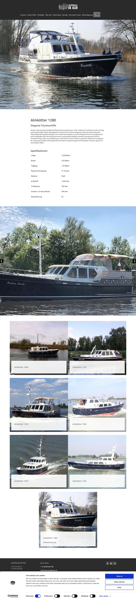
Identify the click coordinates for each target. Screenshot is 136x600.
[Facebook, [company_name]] (107, 563)
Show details (103, 596)
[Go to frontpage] (68, 6)
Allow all (119, 576)
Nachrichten (57, 15)
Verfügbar (40, 15)
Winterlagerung (87, 15)
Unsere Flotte (31, 15)
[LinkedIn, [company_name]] (111, 563)
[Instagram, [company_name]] (115, 563)
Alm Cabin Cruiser (75, 15)
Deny (119, 587)
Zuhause (23, 15)
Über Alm (48, 15)
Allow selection (119, 582)
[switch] (57, 596)
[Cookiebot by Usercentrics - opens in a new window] (13, 596)
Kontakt (65, 15)
